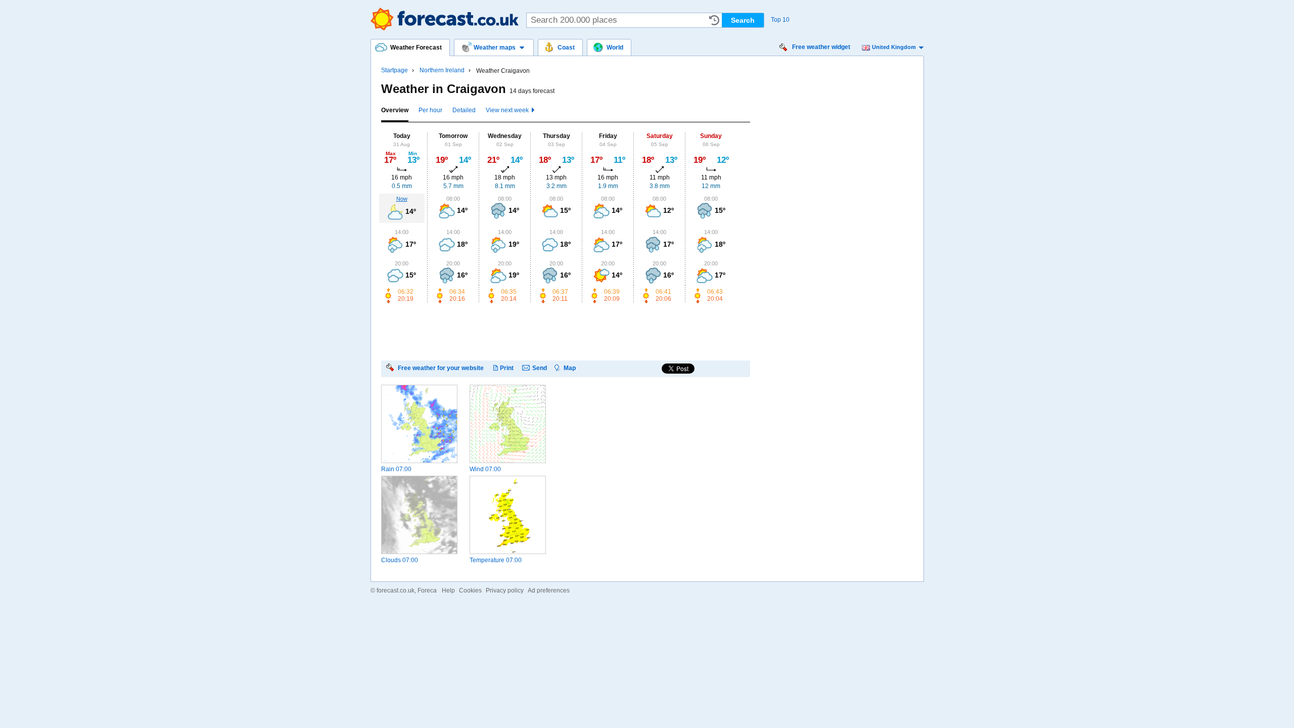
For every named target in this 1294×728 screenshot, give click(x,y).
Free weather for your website (441, 368)
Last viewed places (714, 20)
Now (401, 199)
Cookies (470, 590)
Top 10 (780, 19)
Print (507, 368)
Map (570, 368)
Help (448, 590)
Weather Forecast (445, 19)
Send (539, 368)
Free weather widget (821, 47)
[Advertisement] (565, 331)
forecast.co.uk (395, 590)
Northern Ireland (442, 70)
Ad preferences (549, 590)
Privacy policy (505, 590)
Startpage (394, 70)
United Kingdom (894, 47)
